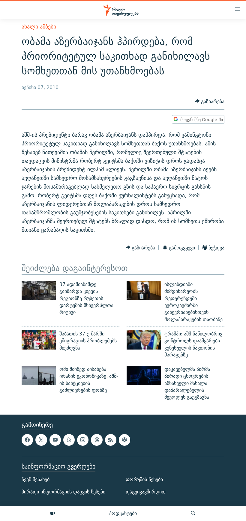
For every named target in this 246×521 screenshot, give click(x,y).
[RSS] (110, 439)
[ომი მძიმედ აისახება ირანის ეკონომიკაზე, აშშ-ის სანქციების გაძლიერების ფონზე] (39, 375)
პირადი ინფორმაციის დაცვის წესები (63, 492)
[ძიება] (193, 513)
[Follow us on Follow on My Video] (69, 439)
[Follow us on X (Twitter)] (41, 439)
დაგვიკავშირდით (146, 492)
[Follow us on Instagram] (82, 439)
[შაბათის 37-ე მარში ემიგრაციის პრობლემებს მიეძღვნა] (39, 340)
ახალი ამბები (39, 26)
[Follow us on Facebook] (27, 439)
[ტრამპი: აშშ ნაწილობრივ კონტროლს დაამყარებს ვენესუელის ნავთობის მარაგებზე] (144, 340)
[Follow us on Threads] (96, 439)
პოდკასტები (123, 513)
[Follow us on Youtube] (55, 439)
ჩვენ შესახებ (36, 479)
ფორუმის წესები (144, 479)
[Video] (53, 513)
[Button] (210, 101)
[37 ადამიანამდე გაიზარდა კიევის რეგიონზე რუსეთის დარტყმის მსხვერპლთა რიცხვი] (39, 290)
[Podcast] (124, 439)
